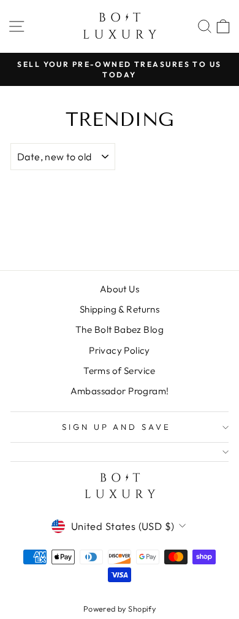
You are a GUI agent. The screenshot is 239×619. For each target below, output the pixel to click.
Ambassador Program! (119, 391)
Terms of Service (119, 370)
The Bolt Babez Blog (119, 329)
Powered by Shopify (119, 608)
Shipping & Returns (119, 309)
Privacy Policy (119, 350)
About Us (119, 289)
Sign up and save (117, 427)
